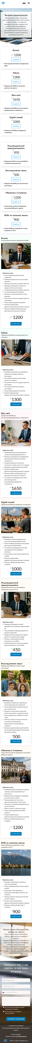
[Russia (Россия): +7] (4, 992)
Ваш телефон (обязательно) (10, 989)
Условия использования (16, 1025)
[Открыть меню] (28, 3)
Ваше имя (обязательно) (9, 977)
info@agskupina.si (21, 1036)
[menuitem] (24, 3)
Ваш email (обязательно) (9, 983)
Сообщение (5, 995)
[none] (24, 3)
